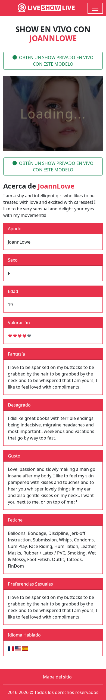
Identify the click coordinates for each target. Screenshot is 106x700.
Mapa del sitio (57, 677)
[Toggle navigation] (95, 8)
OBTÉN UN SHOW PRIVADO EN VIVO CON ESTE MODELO (56, 60)
